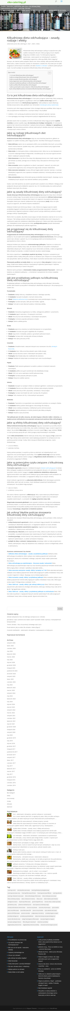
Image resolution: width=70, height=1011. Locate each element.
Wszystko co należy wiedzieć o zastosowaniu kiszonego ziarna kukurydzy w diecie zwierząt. (47, 993)
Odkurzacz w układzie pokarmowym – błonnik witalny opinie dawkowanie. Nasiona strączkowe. (49, 976)
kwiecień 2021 (11, 721)
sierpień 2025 (11, 676)
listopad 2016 (11, 780)
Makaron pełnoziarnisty (20, 299)
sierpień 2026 (11, 643)
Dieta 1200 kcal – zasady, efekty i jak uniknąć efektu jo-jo (26, 584)
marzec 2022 (11, 713)
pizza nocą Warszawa (13, 910)
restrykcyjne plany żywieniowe (49, 105)
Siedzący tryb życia (18, 850)
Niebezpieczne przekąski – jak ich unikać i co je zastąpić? (30, 871)
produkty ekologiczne (13, 916)
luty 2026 (10, 660)
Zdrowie (9, 804)
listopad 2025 (11, 668)
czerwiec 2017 (11, 763)
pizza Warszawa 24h (26, 910)
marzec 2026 (11, 657)
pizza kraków (55, 907)
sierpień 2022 (11, 710)
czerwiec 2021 (11, 718)
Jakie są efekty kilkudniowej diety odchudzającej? (23, 85)
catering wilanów (57, 893)
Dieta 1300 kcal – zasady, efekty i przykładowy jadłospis (30, 878)
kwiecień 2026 (11, 654)
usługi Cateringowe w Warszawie (30, 919)
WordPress (53, 1008)
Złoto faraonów (12, 961)
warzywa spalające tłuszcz (14, 922)
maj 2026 (10, 651)
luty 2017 (10, 774)
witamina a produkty (43, 922)
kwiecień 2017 (11, 769)
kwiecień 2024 (11, 699)
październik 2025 (12, 671)
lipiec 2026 (10, 646)
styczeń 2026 (11, 662)
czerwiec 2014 (11, 785)
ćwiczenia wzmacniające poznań (49, 925)
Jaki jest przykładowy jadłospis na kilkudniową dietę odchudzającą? (28, 83)
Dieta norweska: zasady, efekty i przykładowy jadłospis (25, 577)
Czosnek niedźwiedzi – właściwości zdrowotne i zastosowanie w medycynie (30, 630)
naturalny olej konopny (44, 907)
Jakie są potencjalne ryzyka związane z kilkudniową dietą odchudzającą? (29, 87)
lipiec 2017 (10, 760)
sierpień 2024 (11, 693)
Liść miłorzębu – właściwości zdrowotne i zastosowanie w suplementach (35, 835)
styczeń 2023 (11, 707)
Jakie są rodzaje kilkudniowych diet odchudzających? (24, 77)
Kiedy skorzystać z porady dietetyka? (19, 964)
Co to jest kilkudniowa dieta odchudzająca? (22, 75)
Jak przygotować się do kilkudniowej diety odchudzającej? (25, 81)
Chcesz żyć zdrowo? (14, 955)
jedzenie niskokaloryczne (25, 904)
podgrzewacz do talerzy (38, 913)
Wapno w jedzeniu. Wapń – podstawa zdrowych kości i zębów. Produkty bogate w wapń (49, 983)
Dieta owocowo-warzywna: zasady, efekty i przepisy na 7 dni (27, 570)
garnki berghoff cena (37, 901)
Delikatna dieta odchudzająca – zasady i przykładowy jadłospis (28, 554)
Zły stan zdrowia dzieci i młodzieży (18, 966)
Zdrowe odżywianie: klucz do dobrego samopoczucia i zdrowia (26, 617)
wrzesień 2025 (11, 673)
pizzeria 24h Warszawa (14, 913)
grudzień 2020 (11, 727)
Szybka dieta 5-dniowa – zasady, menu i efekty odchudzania (31, 828)
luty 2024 (10, 701)
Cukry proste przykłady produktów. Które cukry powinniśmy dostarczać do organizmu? (50, 942)
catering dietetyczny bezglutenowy (40, 890)
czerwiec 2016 (11, 782)
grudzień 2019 (11, 738)
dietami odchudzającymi (48, 468)
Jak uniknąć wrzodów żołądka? (17, 958)
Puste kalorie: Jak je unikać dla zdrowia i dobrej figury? (23, 627)
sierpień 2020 (11, 732)
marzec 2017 (11, 771)
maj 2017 (10, 766)
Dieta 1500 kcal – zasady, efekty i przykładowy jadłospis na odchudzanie (31, 591)
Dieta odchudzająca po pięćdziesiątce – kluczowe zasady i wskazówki (30, 563)
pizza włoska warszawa (51, 910)
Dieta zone (39, 899)
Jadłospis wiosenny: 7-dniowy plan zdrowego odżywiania (30, 864)
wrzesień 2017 (11, 755)
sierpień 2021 (11, 715)
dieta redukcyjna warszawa (49, 896)
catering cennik (11, 890)
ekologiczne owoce (12, 901)
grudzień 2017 (11, 746)
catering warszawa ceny (14, 893)
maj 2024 (10, 696)
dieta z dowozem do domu (28, 899)
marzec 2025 (11, 690)
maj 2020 (10, 735)
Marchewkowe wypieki (45, 988)
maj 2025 (10, 685)
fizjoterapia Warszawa (24, 901)
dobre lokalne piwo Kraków (51, 899)
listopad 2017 (11, 749)
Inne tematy (10, 798)
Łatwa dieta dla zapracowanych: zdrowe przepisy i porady (30, 821)
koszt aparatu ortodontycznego (41, 904)
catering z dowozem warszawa (15, 896)
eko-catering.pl (22, 44)
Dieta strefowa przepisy (14, 899)
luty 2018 (10, 741)
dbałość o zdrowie (41, 66)
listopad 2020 (11, 729)
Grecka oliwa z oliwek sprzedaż (52, 901)
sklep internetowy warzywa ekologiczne (45, 916)
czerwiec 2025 (11, 682)
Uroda (9, 801)
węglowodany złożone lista (14, 925)
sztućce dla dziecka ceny (14, 919)
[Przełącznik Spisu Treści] (49, 72)
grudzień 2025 (11, 665)
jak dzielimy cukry (12, 904)
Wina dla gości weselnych (29, 922)
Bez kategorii (11, 793)
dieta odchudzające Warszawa (33, 896)
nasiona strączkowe (32, 907)
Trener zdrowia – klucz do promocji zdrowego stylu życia (24, 624)
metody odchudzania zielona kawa (16, 907)
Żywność (9, 807)
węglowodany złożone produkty (31, 925)
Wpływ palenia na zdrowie (16, 969)
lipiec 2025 (10, 679)
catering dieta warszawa (23, 890)
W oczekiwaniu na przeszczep (17, 940)
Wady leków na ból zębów (16, 972)
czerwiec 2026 (11, 648)
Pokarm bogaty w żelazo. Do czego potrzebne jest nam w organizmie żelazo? (48, 959)
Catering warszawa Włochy (44, 893)
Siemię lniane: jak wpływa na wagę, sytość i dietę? (28, 843)
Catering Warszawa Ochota (29, 893)
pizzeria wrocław (25, 913)
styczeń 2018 (11, 743)
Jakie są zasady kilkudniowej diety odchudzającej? (23, 79)
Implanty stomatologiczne (16, 952)
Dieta (38, 44)
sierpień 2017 (11, 757)
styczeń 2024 (11, 704)
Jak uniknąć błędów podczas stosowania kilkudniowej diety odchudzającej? (30, 89)
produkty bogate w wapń (51, 913)
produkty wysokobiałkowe (26, 916)
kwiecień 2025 (11, 687)
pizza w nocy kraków (38, 910)
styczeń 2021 (11, 724)
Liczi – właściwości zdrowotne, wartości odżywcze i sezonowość (32, 814)
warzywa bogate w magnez (47, 919)
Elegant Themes (32, 1008)
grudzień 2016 (11, 777)
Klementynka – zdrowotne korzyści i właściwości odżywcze (30, 857)
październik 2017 (12, 752)
